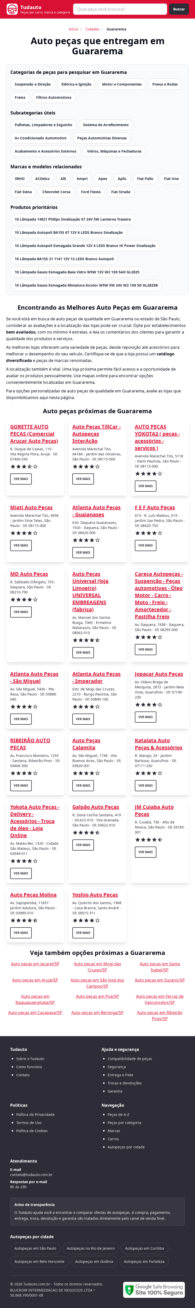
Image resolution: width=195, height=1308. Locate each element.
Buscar (179, 9)
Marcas (114, 1130)
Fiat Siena (23, 191)
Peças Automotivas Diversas (102, 138)
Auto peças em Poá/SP (97, 996)
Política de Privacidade (35, 1114)
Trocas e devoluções (125, 1083)
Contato (22, 1074)
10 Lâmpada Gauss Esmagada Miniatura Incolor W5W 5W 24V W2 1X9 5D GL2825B (86, 285)
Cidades (92, 29)
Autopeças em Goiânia (94, 1261)
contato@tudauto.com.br (31, 1174)
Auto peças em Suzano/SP (160, 980)
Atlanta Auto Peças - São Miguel (34, 677)
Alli (63, 178)
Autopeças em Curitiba (144, 1248)
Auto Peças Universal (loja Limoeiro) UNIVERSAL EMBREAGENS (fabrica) (90, 591)
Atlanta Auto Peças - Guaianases (96, 511)
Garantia (115, 1091)
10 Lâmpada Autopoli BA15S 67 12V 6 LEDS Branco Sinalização (69, 232)
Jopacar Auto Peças (159, 673)
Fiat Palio (145, 178)
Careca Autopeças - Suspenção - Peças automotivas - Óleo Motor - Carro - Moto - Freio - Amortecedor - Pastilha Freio (159, 595)
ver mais (21, 479)
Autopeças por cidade (126, 1147)
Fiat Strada (120, 191)
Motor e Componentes (122, 84)
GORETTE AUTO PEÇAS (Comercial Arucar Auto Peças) (34, 433)
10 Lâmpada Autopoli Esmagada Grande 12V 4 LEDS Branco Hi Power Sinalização (85, 245)
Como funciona (29, 1066)
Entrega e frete (120, 1074)
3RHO (20, 178)
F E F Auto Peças (155, 507)
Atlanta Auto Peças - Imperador (96, 677)
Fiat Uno (171, 178)
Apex (102, 178)
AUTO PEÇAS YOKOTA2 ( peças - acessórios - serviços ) (157, 437)
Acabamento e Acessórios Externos (45, 151)
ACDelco (42, 178)
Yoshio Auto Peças (95, 894)
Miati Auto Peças (31, 507)
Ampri (82, 178)
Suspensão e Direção (33, 84)
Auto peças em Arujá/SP (35, 980)
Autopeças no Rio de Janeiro (91, 1248)
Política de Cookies (32, 1130)
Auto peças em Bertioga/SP (97, 1012)
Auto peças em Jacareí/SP (35, 964)
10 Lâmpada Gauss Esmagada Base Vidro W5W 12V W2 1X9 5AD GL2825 (77, 272)
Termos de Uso (28, 1122)
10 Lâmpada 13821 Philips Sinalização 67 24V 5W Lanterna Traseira (73, 219)
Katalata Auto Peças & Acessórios (158, 744)
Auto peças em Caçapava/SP (35, 1012)
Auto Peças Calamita (86, 744)
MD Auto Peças (29, 573)
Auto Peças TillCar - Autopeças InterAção (96, 433)
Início (73, 29)
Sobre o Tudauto (30, 1058)
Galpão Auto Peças (95, 806)
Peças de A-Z (118, 1114)
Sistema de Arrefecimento (106, 124)
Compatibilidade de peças (130, 1058)
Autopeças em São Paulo (35, 1248)
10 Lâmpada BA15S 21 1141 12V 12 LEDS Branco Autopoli (64, 258)
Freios (20, 97)
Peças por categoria (124, 1122)
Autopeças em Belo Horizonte (39, 1261)
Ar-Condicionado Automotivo (41, 138)
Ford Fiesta (91, 191)
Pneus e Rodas (165, 84)
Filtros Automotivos (53, 97)
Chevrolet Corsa (56, 191)
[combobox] (120, 9)
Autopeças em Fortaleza (144, 1261)
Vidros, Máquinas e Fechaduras (114, 151)
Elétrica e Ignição (76, 84)
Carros (113, 1138)
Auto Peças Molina (33, 894)
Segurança (117, 1066)
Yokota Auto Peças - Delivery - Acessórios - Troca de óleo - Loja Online (34, 821)
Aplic (122, 178)
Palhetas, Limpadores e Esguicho (43, 124)
